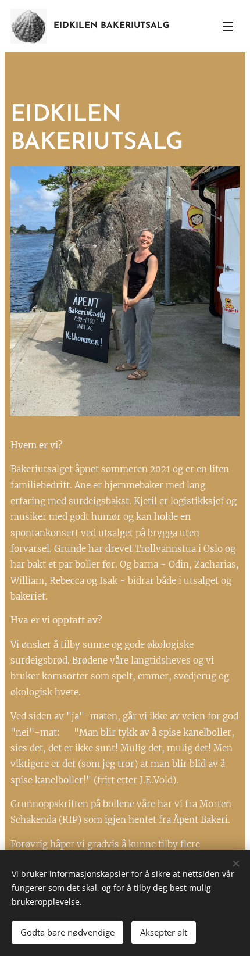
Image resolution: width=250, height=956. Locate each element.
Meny (228, 26)
